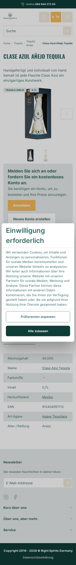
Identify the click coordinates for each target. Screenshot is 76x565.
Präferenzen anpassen (38, 317)
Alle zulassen (38, 331)
